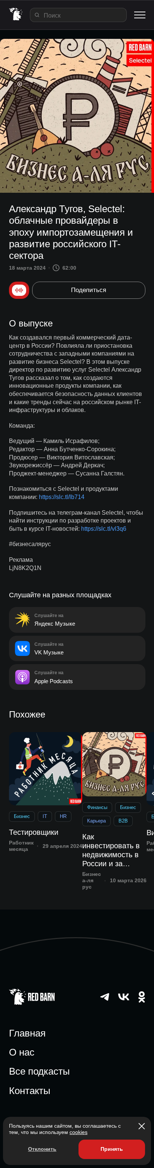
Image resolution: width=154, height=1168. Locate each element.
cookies (78, 1132)
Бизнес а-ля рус (91, 880)
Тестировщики (33, 832)
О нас (21, 1052)
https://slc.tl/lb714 (61, 497)
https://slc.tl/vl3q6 (103, 529)
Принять (112, 1149)
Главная (27, 1033)
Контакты (29, 1090)
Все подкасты (39, 1071)
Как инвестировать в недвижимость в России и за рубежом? (111, 850)
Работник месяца (21, 846)
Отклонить (42, 1149)
